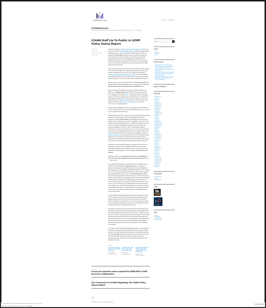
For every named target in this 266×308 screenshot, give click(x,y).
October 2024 (158, 105)
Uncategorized (158, 179)
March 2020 (157, 156)
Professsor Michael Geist (115, 135)
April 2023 (157, 120)
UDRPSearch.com (122, 101)
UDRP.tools (133, 101)
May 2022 (157, 130)
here (109, 96)
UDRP (96, 55)
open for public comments (127, 51)
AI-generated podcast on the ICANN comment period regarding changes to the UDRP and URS (164, 69)
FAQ (156, 55)
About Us (163, 20)
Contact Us (171, 20)
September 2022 (158, 125)
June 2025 (157, 101)
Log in (156, 215)
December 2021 (158, 136)
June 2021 (157, 143)
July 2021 (157, 141)
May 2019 (157, 165)
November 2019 (158, 160)
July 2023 (157, 115)
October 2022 (158, 124)
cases (129, 123)
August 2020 (157, 149)
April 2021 (157, 146)
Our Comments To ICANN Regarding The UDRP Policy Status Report (114, 249)
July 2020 (157, 150)
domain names (94, 53)
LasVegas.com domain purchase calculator (164, 76)
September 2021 (158, 139)
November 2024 (158, 103)
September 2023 (158, 114)
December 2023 (158, 112)
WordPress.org (158, 219)
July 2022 (157, 128)
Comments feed (158, 218)
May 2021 (157, 144)
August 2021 (157, 140)
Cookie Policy (30, 305)
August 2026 (158, 96)
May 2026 (157, 99)
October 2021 (158, 137)
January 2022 (158, 134)
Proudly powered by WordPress (107, 302)
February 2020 (158, 157)
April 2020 (157, 155)
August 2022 (157, 127)
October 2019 (158, 162)
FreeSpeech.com (99, 28)
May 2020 (157, 153)
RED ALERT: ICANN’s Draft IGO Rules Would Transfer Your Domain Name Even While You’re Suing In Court (164, 74)
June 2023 (157, 117)
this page (125, 100)
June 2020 (157, 152)
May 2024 (157, 109)
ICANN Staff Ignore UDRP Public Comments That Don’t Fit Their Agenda (127, 249)
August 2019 (157, 163)
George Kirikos (94, 49)
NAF (127, 94)
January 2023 (158, 121)
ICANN (100, 53)
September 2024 (158, 106)
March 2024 (157, 111)
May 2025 (157, 102)
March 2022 (157, 133)
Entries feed (157, 216)
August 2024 (157, 108)
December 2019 (158, 159)
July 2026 (157, 98)
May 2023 (157, 118)
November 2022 (158, 122)
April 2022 (157, 131)
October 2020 (158, 147)
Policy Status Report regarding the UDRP (132, 49)
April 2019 (157, 166)
